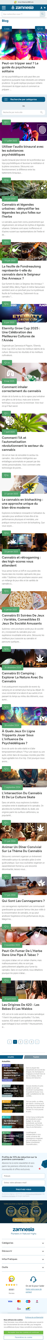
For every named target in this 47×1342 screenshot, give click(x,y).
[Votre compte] (41, 7)
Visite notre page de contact (34, 1290)
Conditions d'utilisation (9, 1196)
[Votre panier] (45, 7)
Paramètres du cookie (23, 1337)
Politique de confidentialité (33, 1194)
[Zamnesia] (22, 7)
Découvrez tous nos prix (23, 1220)
